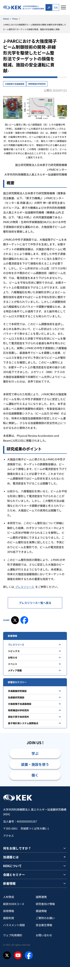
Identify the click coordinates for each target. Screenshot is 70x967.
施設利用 (8, 918)
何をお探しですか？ (17, 848)
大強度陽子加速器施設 (14, 83)
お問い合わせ (44, 935)
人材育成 (8, 897)
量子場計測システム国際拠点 (23, 723)
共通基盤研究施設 (17, 691)
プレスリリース (24, 587)
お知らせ (12, 657)
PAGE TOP (62, 786)
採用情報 (8, 911)
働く (35, 775)
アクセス (8, 836)
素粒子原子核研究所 (18, 716)
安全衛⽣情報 (44, 925)
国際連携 (41, 897)
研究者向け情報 (45, 904)
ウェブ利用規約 (12, 935)
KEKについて (12, 865)
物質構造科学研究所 (37, 83)
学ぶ (35, 753)
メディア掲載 (15, 670)
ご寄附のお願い (45, 918)
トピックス (14, 651)
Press (15, 18)
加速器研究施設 (16, 697)
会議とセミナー (14, 874)
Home (6, 18)
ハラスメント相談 (14, 925)
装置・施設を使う (35, 764)
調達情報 (41, 911)
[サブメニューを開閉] (64, 848)
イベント (12, 664)
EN (56, 7)
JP (48, 7)
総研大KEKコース (13, 904)
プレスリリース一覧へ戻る (35, 603)
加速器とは (11, 857)
